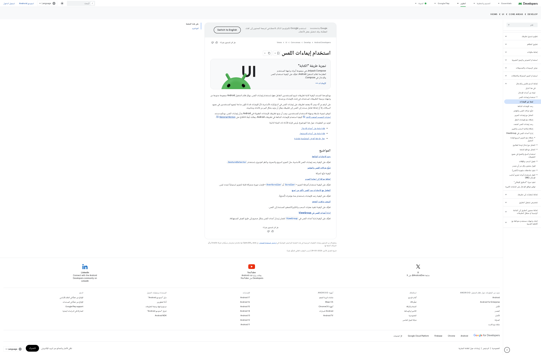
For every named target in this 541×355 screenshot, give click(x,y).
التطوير (463, 3)
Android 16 (245, 302)
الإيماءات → (320, 83)
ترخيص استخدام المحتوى (267, 243)
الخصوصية (412, 315)
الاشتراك (32, 348)
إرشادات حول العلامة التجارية (469, 348)
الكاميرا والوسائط (410, 311)
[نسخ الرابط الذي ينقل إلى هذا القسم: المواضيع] (316, 150)
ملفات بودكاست (494, 324)
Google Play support (74, 306)
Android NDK (161, 315)
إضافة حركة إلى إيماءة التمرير (318, 179)
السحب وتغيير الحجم (321, 201)
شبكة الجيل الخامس (409, 320)
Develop (533, 14)
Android (496, 297)
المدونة (421, 3)
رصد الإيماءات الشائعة (321, 156)
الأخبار (497, 315)
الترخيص (486, 348)
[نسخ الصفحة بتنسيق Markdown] (269, 53)
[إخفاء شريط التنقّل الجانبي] (507, 350)
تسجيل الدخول (9, 3)
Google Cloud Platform (418, 336)
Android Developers (322, 42)
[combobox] (81, 3)
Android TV (328, 315)
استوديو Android (26, 3)
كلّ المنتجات (397, 336)
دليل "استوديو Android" (157, 297)
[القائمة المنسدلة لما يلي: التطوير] (456, 3)
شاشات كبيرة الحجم (326, 297)
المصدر (497, 311)
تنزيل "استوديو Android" (157, 311)
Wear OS (329, 302)
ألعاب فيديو (412, 297)
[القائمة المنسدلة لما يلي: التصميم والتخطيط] (473, 3)
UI (503, 14)
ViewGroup (292, 218)
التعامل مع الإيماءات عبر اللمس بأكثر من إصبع (311, 190)
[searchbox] (522, 25)
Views (493, 14)
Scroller (290, 184)
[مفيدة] (217, 42)
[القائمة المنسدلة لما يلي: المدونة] (414, 3)
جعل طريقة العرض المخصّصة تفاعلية (309, 138)
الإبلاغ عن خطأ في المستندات (73, 302)
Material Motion (227, 117)
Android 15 (245, 306)
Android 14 (245, 311)
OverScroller (274, 184)
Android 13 (245, 315)
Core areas (516, 14)
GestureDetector (237, 162)
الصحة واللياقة (411, 306)
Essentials (506, 3)
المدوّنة (497, 320)
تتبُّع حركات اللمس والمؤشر (319, 167)
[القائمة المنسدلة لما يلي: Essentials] (497, 3)
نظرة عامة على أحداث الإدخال (313, 128)
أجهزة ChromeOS (326, 306)
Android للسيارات (326, 311)
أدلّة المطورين (162, 302)
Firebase (438, 336)
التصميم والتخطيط (483, 3)
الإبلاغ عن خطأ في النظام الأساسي (71, 297)
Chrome (451, 336)
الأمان (498, 306)
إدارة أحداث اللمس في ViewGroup (315, 212)
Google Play (444, 3)
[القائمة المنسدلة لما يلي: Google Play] (434, 3)
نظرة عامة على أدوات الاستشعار (312, 133)
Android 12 (245, 320)
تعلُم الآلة (413, 302)
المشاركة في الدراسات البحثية (73, 311)
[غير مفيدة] (212, 42)
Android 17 (245, 297)
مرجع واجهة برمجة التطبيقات (156, 306)
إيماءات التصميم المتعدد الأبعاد (318, 117)
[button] (524, 36)
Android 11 (245, 324)
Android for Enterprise (490, 302)
